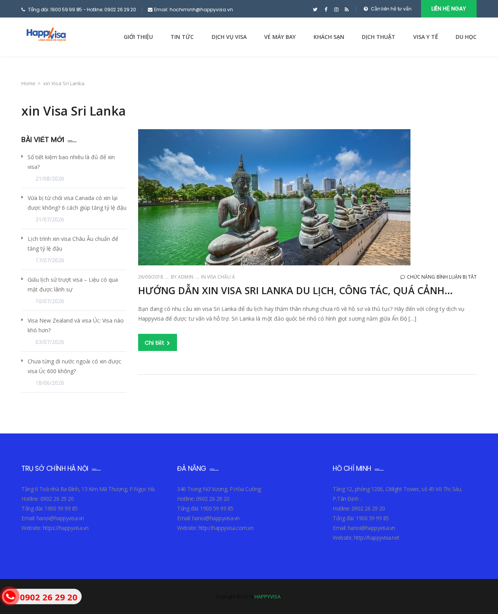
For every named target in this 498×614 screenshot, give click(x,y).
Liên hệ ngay (448, 8)
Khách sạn (329, 36)
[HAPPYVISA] (45, 36)
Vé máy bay (280, 36)
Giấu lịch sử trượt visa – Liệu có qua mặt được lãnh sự (73, 284)
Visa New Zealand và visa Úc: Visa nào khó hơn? (76, 325)
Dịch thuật (378, 36)
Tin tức (182, 36)
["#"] (315, 10)
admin (185, 277)
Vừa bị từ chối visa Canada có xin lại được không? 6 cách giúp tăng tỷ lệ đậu (77, 202)
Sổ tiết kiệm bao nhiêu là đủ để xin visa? (71, 161)
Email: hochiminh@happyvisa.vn (193, 9)
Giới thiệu (138, 36)
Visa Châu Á (221, 277)
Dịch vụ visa (229, 36)
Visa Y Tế (425, 36)
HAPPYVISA (267, 596)
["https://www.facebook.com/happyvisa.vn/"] (326, 10)
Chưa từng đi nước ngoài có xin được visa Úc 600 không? (74, 366)
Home (28, 83)
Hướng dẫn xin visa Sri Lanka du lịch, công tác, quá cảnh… (295, 290)
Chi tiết (155, 343)
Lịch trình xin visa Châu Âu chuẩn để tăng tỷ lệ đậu (73, 243)
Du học (466, 36)
